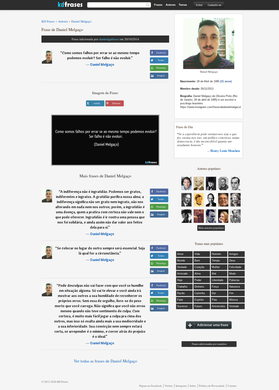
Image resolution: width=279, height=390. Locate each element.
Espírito (199, 299)
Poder (197, 280)
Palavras (234, 280)
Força (215, 286)
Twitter (169, 386)
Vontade (234, 306)
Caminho (199, 293)
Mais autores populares (211, 227)
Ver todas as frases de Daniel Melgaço (105, 361)
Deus (232, 260)
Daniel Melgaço (102, 64)
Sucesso (182, 306)
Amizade (182, 273)
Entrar (199, 5)
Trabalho (182, 286)
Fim (231, 293)
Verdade (182, 267)
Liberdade (217, 280)
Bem (197, 260)
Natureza (234, 286)
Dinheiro (199, 286)
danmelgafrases (109, 39)
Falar (180, 299)
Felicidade (235, 267)
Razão (181, 293)
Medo (232, 273)
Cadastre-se (214, 5)
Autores (170, 4)
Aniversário (218, 306)
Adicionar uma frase (212, 325)
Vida (197, 254)
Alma (197, 273)
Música (233, 299)
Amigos (233, 254)
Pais (214, 299)
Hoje (179, 280)
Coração (199, 267)
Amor (180, 254)
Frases (158, 4)
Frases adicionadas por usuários (209, 344)
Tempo (216, 260)
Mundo (181, 260)
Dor (214, 293)
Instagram (181, 386)
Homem (216, 254)
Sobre (193, 386)
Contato (232, 386)
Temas (183, 4)
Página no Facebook (150, 386)
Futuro (198, 306)
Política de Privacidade (211, 386)
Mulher (216, 267)
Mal (214, 273)
